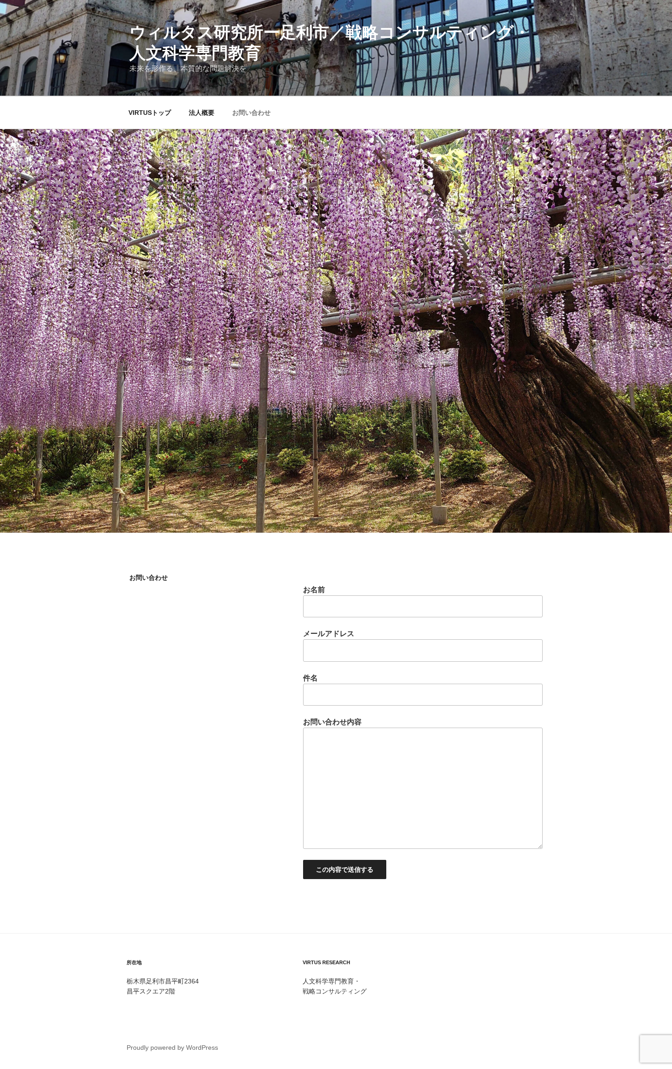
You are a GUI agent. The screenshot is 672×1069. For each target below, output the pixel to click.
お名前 (314, 590)
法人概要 (201, 112)
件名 (310, 678)
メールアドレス (328, 633)
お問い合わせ (251, 112)
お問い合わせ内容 (332, 722)
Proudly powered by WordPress (172, 1047)
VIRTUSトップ (149, 112)
